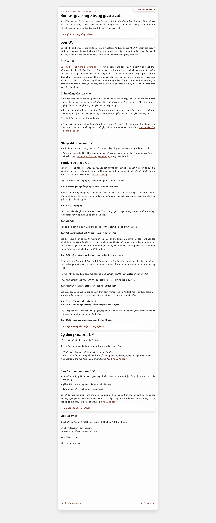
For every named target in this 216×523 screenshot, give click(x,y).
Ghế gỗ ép (146, 503)
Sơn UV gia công (99, 174)
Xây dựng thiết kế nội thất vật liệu (78, 12)
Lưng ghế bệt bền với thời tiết (77, 408)
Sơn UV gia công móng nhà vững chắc (80, 67)
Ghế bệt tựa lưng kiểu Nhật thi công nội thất (83, 326)
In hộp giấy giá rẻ (73, 503)
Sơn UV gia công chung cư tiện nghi (93, 156)
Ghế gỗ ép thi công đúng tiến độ (78, 34)
